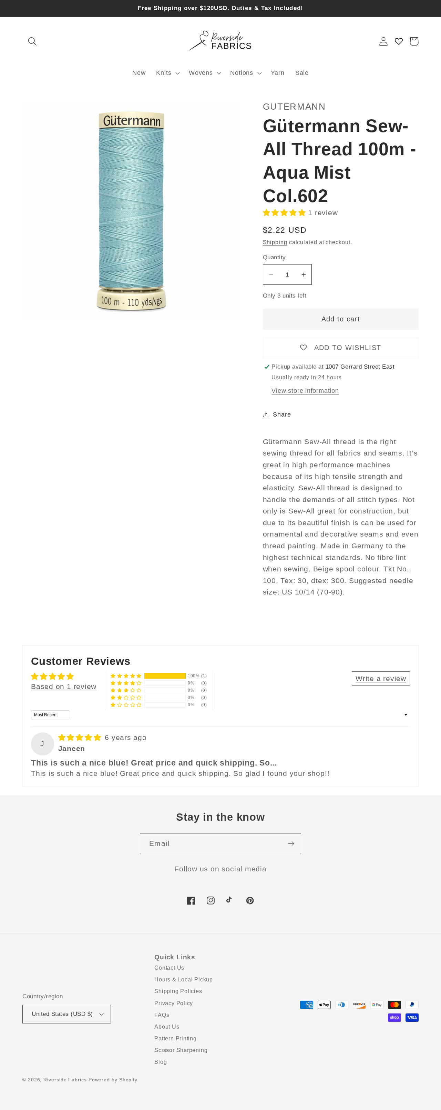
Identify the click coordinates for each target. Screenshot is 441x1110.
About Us (166, 1027)
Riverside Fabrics (64, 1079)
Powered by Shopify (113, 1079)
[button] (32, 41)
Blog (160, 1062)
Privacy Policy (173, 1003)
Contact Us (169, 968)
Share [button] (282, 414)
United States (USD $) (62, 1014)
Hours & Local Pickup (183, 979)
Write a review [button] (381, 678)
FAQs (161, 1015)
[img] (81, 737)
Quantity (274, 257)
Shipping (275, 242)
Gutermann (294, 106)
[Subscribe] (291, 843)
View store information (305, 390)
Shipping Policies (178, 991)
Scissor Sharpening (180, 1050)
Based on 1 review (63, 686)
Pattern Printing (175, 1038)
